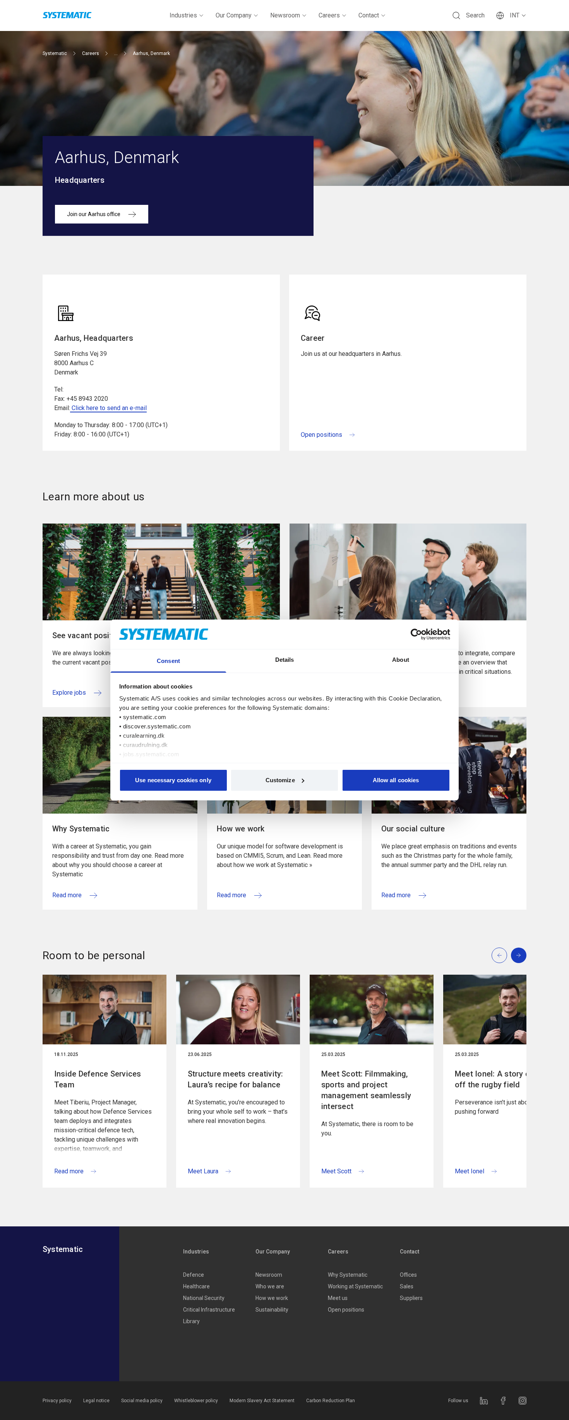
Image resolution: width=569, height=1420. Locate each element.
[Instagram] (522, 1401)
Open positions (346, 1310)
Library (191, 1321)
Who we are (269, 1286)
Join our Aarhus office (93, 214)
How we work (271, 1298)
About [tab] (400, 659)
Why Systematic (347, 1275)
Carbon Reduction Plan (330, 1400)
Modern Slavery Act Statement (262, 1400)
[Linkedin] (484, 1401)
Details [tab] (284, 659)
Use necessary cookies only (173, 780)
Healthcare (196, 1286)
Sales (406, 1286)
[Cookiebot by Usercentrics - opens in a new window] (416, 634)
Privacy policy (57, 1400)
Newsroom (285, 15)
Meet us (338, 1298)
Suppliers (411, 1298)
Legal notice (96, 1400)
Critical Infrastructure (209, 1310)
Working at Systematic (355, 1286)
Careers (329, 15)
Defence (193, 1275)
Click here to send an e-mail (108, 408)
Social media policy (142, 1400)
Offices (408, 1275)
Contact (368, 15)
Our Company (234, 15)
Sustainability (271, 1310)
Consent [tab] (168, 661)
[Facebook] (503, 1401)
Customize (280, 780)
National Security (204, 1298)
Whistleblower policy (196, 1400)
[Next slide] (518, 955)
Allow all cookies (396, 780)
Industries (183, 15)
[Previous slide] (499, 955)
